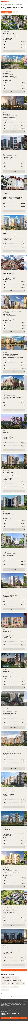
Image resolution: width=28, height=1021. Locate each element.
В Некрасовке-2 (6, 552)
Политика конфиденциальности (13, 1013)
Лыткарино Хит (6, 513)
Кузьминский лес (7, 591)
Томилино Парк (6, 394)
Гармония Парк (6, 671)
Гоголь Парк (6, 432)
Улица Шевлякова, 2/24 (8, 273)
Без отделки (6, 983)
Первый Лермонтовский (8, 33)
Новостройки (6, 977)
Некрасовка (6, 73)
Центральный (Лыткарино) (9, 790)
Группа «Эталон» (6, 980)
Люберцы (5, 233)
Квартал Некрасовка (8, 472)
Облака (4, 710)
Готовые (5, 986)
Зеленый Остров (7, 631)
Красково (5, 749)
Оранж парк (5, 154)
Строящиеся (14, 986)
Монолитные (17, 980)
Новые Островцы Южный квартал (11, 354)
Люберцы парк (6, 114)
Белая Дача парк (7, 947)
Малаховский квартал (8, 909)
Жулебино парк (6, 829)
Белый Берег (6, 193)
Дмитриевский (6, 314)
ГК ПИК (15, 977)
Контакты (3, 1013)
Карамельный (6, 869)
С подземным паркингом (18, 983)
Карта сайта (3, 1014)
